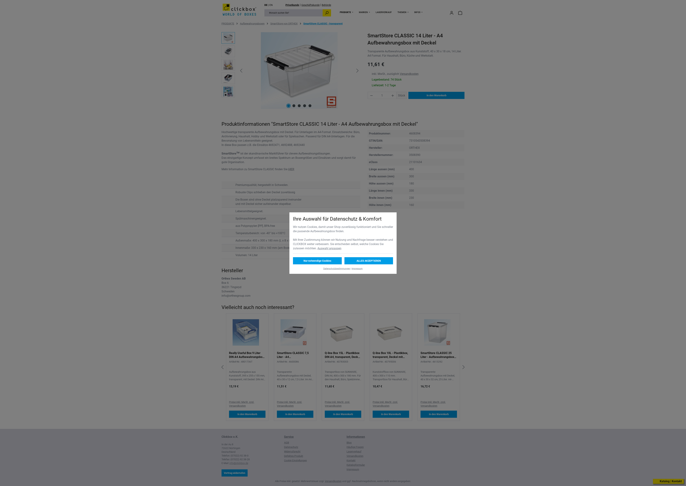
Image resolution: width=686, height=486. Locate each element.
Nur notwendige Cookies (317, 260)
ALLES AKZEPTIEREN (369, 260)
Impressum (357, 268)
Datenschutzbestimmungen (336, 268)
